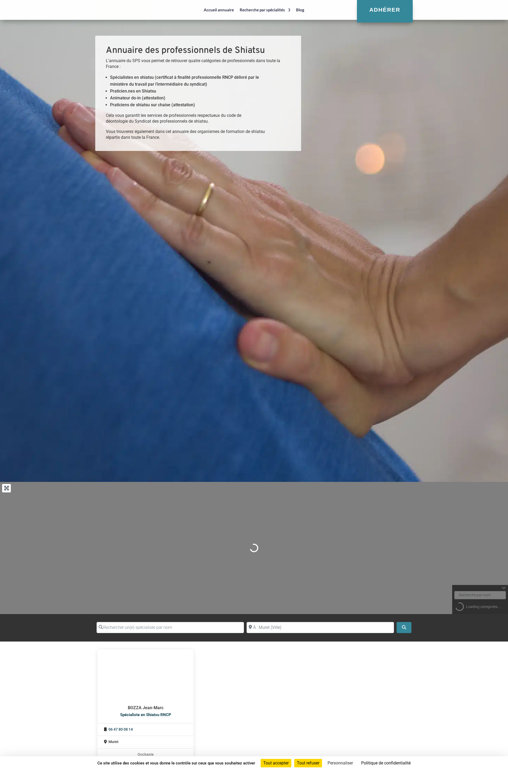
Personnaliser (340, 763)
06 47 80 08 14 (120, 729)
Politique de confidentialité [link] (386, 763)
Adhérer (384, 10)
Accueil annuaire (219, 9)
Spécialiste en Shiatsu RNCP (145, 714)
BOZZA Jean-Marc (146, 707)
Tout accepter (276, 763)
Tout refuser (308, 763)
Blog (300, 9)
